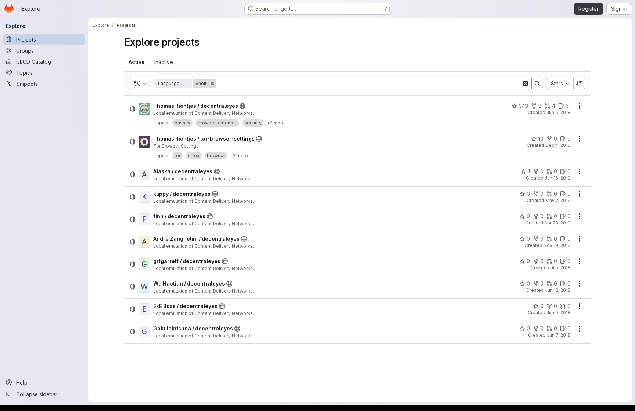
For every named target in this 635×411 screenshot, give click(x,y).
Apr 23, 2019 (557, 223)
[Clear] (525, 83)
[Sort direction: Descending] (579, 83)
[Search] (537, 83)
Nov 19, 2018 (557, 245)
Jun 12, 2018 (558, 290)
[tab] (137, 62)
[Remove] (212, 83)
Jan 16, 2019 (558, 178)
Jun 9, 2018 (558, 312)
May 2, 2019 (558, 200)
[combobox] (559, 83)
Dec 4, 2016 (558, 145)
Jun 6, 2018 (558, 112)
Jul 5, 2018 (559, 267)
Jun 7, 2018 (559, 335)
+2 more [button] (276, 122)
